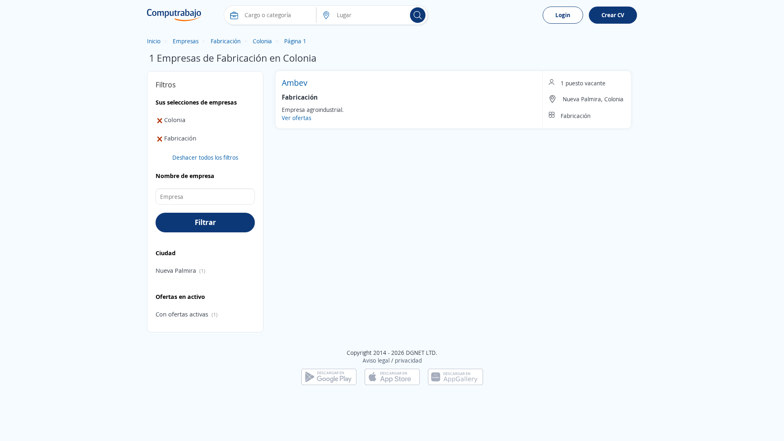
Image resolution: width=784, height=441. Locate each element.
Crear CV (612, 15)
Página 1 (295, 41)
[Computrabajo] (174, 15)
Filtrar (205, 222)
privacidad (408, 360)
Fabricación (226, 41)
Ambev (294, 82)
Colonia (262, 41)
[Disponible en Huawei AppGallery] (455, 376)
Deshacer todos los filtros (205, 157)
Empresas (185, 41)
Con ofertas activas (182, 314)
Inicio (153, 41)
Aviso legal (376, 360)
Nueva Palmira (176, 270)
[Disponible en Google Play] (328, 376)
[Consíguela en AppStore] (392, 376)
